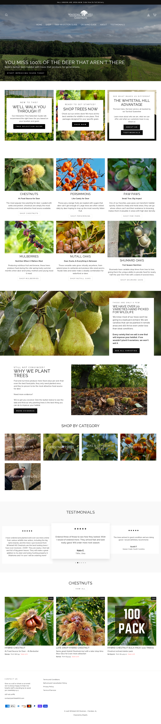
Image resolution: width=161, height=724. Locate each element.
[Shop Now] (80, 115)
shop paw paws (131, 216)
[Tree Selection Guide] (29, 115)
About (103, 25)
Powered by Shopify (80, 715)
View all (81, 589)
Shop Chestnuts (29, 213)
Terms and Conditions (51, 679)
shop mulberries (29, 278)
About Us (132, 127)
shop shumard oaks (132, 280)
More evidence (25, 411)
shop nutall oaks (80, 278)
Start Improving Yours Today (26, 73)
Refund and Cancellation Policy (55, 683)
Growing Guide (89, 25)
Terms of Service (49, 690)
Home (39, 25)
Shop (48, 25)
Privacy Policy (48, 686)
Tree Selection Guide (66, 25)
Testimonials (117, 25)
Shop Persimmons (80, 216)
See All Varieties (126, 351)
